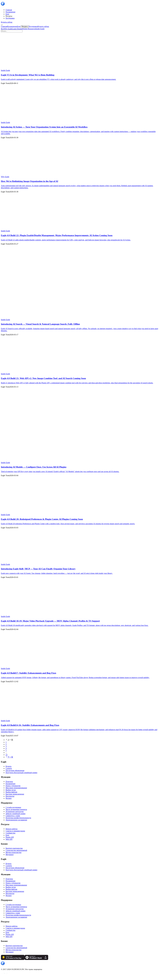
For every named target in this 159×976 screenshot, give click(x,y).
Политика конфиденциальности (18, 818)
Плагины (9, 782)
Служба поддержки (13, 807)
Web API (9, 839)
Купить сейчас (6, 22)
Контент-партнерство (14, 848)
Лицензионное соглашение (16, 820)
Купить (8, 766)
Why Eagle (8, 29)
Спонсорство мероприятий (16, 850)
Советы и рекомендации (15, 831)
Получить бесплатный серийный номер (21, 773)
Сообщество (10, 833)
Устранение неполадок (15, 812)
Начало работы (11, 829)
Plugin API (10, 837)
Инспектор (10, 796)
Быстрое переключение (15, 794)
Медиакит (10, 854)
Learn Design (17, 29)
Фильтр (9, 798)
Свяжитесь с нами (13, 816)
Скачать (9, 768)
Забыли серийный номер (15, 814)
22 (6, 755)
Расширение (10, 784)
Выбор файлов (11, 792)
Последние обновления (15, 770)
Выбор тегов (11, 790)
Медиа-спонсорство (13, 852)
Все (2, 29)
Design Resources (28, 29)
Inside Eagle (39, 29)
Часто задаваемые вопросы (16, 809)
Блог (7, 835)
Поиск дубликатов (13, 786)
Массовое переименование (16, 788)
